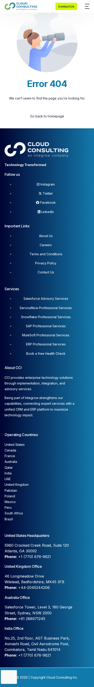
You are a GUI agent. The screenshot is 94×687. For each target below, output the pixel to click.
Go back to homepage (47, 116)
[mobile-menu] (85, 6)
